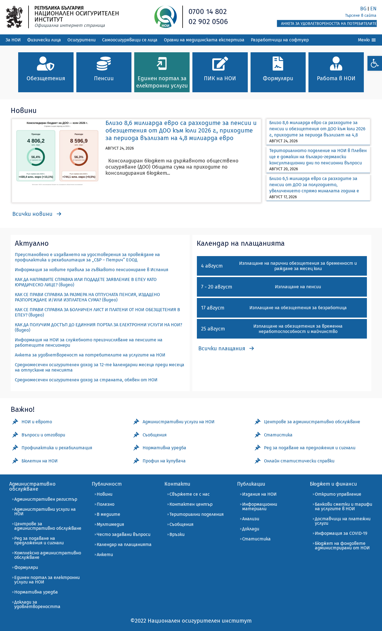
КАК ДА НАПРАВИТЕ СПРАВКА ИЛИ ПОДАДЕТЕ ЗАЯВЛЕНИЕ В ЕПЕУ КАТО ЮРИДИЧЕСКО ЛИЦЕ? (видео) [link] (86, 282)
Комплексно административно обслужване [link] (47, 555)
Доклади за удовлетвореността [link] (37, 604)
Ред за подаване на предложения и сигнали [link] (39, 540)
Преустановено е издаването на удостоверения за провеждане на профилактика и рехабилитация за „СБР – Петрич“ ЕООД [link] (87, 257)
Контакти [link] (177, 484)
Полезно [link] (105, 504)
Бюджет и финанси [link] (333, 484)
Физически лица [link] (44, 39)
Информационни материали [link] (259, 506)
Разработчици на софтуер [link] (280, 39)
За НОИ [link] (13, 39)
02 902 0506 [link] (208, 21)
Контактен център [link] (191, 504)
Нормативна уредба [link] (36, 592)
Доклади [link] (250, 528)
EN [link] (373, 9)
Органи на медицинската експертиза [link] (204, 39)
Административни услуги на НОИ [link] (45, 511)
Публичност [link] (107, 484)
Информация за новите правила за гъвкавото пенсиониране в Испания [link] (91, 269)
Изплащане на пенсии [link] (298, 286)
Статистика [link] (256, 539)
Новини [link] (104, 494)
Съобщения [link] (181, 524)
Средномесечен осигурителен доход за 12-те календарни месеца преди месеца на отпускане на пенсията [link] (99, 367)
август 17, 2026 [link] (283, 197)
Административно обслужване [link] (32, 486)
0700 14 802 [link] (207, 11)
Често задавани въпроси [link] (123, 534)
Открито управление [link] (338, 494)
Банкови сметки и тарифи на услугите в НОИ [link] (343, 506)
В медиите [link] (108, 514)
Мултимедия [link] (110, 524)
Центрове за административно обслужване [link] (47, 526)
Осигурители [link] (81, 39)
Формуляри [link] (26, 567)
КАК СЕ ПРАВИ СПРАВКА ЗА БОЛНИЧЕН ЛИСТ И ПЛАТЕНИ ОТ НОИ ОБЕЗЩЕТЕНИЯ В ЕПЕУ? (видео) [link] (97, 312)
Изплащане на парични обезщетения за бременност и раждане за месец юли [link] (298, 266)
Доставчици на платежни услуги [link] (343, 521)
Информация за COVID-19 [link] (341, 533)
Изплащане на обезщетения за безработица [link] (298, 307)
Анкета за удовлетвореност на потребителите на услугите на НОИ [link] (90, 355)
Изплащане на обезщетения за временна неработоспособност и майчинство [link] (298, 328)
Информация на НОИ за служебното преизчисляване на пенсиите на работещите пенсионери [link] (88, 342)
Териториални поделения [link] (196, 514)
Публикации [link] (251, 484)
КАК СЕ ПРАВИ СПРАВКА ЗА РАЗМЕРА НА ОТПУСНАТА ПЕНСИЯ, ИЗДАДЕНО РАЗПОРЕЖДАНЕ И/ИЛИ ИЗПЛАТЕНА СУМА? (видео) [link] (87, 297)
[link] (374, 63)
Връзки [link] (177, 534)
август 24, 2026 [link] (119, 148)
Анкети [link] (105, 554)
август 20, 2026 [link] (283, 169)
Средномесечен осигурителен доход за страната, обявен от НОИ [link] (86, 379)
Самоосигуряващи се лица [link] (129, 39)
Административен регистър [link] (45, 499)
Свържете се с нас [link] (189, 494)
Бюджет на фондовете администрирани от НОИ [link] (342, 545)
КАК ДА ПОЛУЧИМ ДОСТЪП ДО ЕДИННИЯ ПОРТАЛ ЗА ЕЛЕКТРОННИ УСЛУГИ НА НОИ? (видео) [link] (98, 327)
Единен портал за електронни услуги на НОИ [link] (47, 580)
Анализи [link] (250, 518)
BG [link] (363, 9)
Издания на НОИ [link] (259, 494)
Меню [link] (364, 39)
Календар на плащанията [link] (124, 544)
